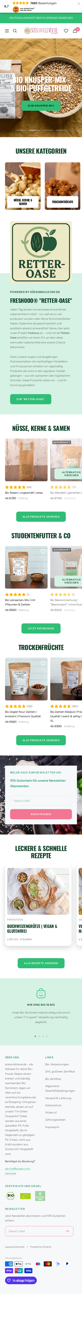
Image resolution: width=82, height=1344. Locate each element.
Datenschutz (53, 1105)
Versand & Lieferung (58, 1098)
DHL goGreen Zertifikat (60, 1071)
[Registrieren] (67, 1231)
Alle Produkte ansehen (41, 740)
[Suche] (15, 31)
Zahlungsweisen (55, 1119)
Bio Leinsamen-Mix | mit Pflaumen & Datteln (20, 602)
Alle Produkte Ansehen (41, 516)
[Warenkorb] (75, 31)
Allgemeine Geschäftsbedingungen (60, 1088)
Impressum (52, 1127)
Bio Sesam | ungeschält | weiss (24, 492)
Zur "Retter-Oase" (30, 399)
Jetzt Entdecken (41, 628)
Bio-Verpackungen (57, 1064)
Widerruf (51, 1112)
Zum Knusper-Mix (41, 105)
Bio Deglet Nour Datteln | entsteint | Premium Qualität (23, 714)
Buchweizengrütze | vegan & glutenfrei (32, 928)
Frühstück (15, 919)
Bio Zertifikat (53, 1078)
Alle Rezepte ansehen (41, 963)
